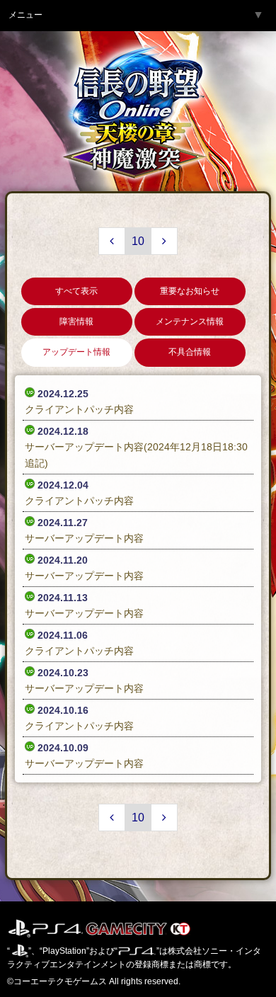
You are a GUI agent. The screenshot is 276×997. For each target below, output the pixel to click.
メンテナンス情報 (190, 321)
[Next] (164, 241)
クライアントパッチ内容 (79, 409)
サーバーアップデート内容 (84, 538)
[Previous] (111, 241)
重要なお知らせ (189, 291)
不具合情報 (189, 352)
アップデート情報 (76, 352)
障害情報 (76, 321)
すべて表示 (76, 291)
